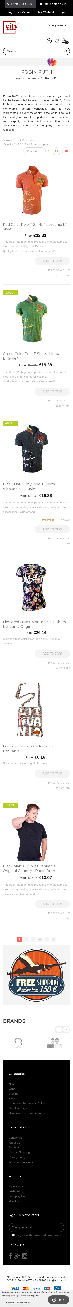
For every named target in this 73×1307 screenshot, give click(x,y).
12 (18, 144)
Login (63, 12)
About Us (14, 1142)
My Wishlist (46, 12)
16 (24, 144)
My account (25, 12)
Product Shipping (19, 1152)
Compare (64, 275)
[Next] (53, 939)
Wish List (14, 1191)
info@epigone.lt (55, 3)
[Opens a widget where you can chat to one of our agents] (58, 1300)
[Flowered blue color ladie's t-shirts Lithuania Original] (32, 560)
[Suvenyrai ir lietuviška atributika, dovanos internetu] (11, 27)
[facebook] (10, 1256)
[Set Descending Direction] (49, 150)
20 (29, 144)
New (11, 1084)
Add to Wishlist (60, 270)
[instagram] (24, 1256)
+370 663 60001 (22, 3)
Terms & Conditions (21, 1161)
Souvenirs (32, 78)
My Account (16, 1186)
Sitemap (14, 1147)
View (6, 144)
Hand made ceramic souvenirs (27, 1113)
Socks (12, 1098)
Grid (56, 151)
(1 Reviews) (63, 519)
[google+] (17, 1256)
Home (16, 78)
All (35, 144)
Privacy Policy (17, 1157)
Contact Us (15, 1137)
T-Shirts (13, 1093)
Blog (9, 12)
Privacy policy (23, 1302)
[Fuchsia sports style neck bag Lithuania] (32, 684)
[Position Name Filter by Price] (35, 150)
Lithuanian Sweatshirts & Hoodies (29, 1103)
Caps (12, 1088)
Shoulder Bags (18, 1108)
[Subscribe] (59, 1227)
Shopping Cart (17, 1196)
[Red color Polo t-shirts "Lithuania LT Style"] (32, 163)
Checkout (14, 1200)
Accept (10, 1302)
